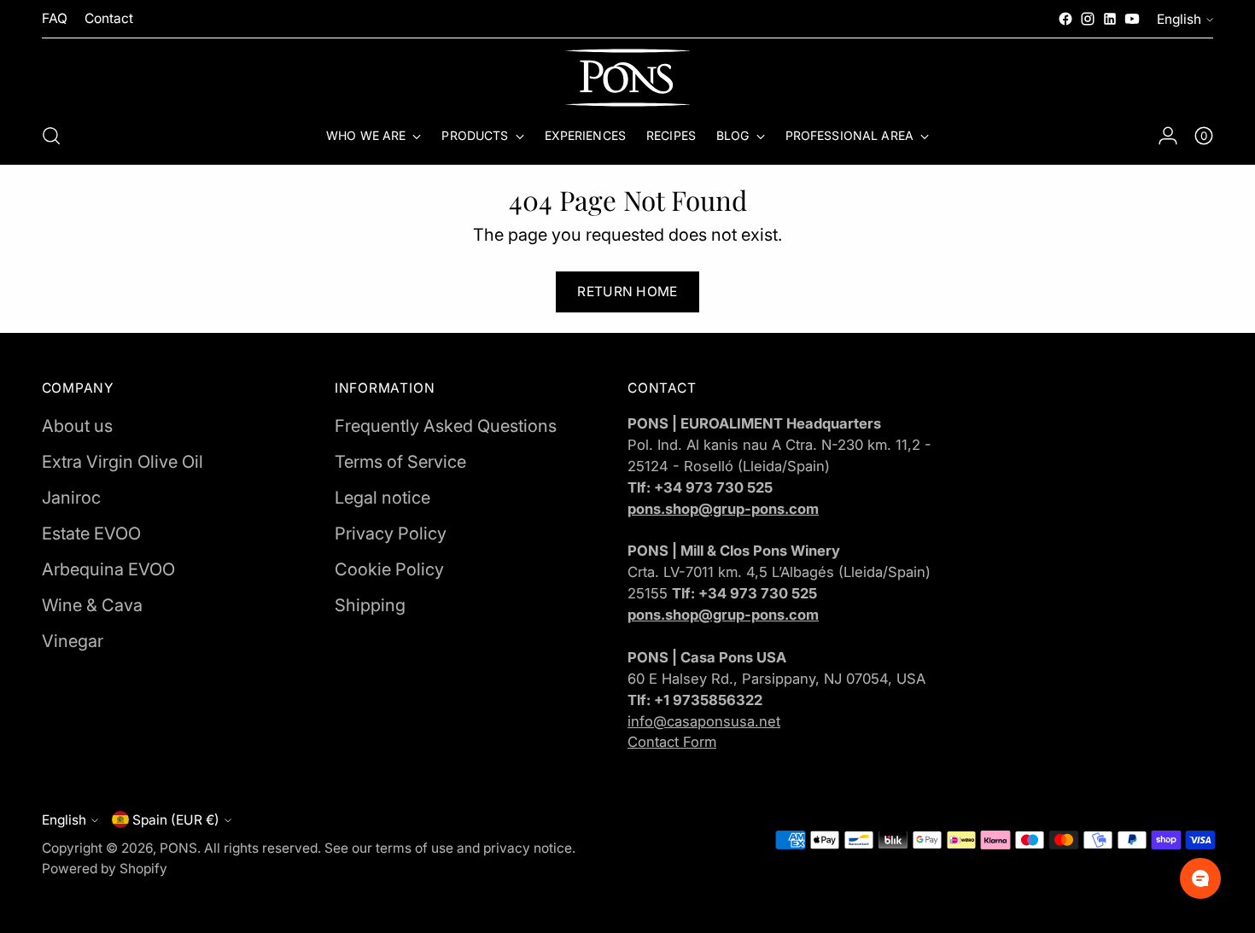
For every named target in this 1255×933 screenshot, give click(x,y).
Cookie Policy (389, 569)
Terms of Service (400, 462)
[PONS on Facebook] (1065, 18)
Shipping (370, 605)
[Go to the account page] (1168, 136)
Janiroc (71, 497)
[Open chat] (1200, 878)
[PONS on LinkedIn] (1110, 18)
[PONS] (627, 78)
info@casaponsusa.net (704, 721)
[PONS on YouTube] (1132, 18)
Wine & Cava (92, 605)
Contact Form (672, 741)
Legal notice (382, 497)
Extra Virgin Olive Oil (122, 462)
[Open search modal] (51, 136)
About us (77, 426)
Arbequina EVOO (108, 569)
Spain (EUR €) (175, 820)
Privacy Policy (391, 533)
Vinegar (72, 641)
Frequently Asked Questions (446, 426)
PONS (178, 848)
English (1179, 19)
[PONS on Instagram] (1087, 18)
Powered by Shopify (104, 868)
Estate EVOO (91, 533)
